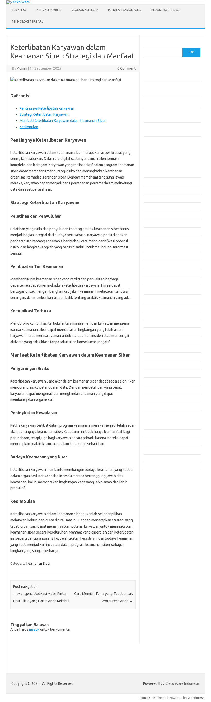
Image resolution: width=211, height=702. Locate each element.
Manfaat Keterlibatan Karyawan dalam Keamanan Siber (63, 121)
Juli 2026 (150, 181)
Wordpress (196, 697)
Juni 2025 (151, 290)
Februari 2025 (154, 323)
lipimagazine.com (159, 525)
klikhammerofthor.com (163, 510)
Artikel (148, 433)
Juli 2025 (150, 281)
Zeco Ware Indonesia (183, 683)
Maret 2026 (152, 215)
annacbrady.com (158, 505)
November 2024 (156, 348)
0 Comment (126, 68)
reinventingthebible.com (165, 555)
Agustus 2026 (154, 173)
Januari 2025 (153, 331)
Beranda (19, 10)
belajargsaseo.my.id (162, 490)
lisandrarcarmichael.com (164, 530)
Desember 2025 (155, 240)
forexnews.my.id (159, 486)
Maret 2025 (152, 315)
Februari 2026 (154, 223)
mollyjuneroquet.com (162, 535)
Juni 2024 (151, 390)
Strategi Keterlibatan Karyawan (44, 114)
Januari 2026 (153, 231)
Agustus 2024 (154, 373)
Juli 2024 (150, 381)
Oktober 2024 (154, 356)
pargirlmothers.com (161, 550)
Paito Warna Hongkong (164, 569)
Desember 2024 (155, 340)
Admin (22, 68)
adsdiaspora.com (159, 495)
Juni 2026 (151, 190)
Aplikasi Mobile (49, 10)
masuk (34, 629)
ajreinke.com (156, 500)
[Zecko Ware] (18, 2)
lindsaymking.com (160, 520)
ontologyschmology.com (165, 545)
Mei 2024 (150, 398)
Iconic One (147, 697)
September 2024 (156, 365)
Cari (147, 44)
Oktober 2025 (154, 257)
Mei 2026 (150, 198)
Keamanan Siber (85, 10)
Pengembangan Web (124, 10)
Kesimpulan (29, 127)
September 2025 (156, 265)
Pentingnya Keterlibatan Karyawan (47, 108)
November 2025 (156, 248)
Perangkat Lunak (165, 10)
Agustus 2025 (154, 273)
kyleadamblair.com (160, 515)
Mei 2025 (150, 298)
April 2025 (151, 306)
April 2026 (151, 206)
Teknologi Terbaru (28, 21)
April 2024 (151, 406)
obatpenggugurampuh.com (167, 540)
